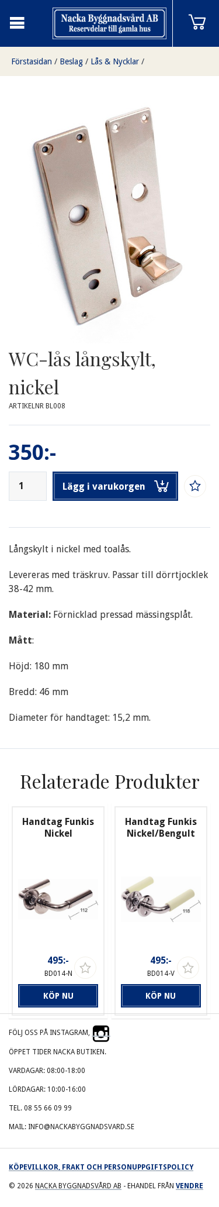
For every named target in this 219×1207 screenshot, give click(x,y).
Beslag (71, 61)
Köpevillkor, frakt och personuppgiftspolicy (101, 1167)
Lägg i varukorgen (103, 486)
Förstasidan (31, 61)
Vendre (189, 1186)
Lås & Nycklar (115, 61)
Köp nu (58, 995)
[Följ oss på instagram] (101, 1033)
